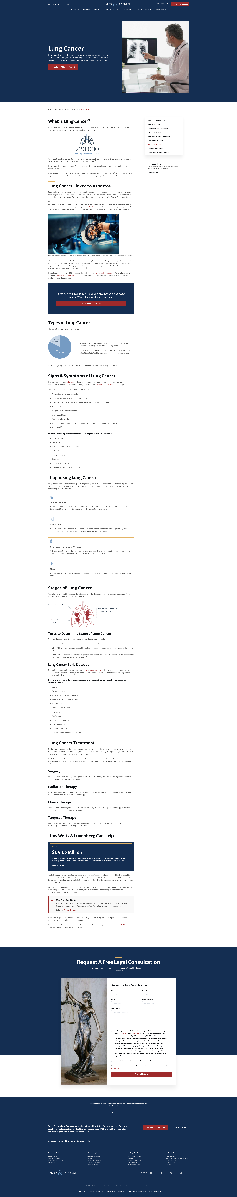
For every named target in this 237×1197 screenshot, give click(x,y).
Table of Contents (155, 121)
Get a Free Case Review (91, 304)
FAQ (58, 4)
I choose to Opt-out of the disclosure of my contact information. (136, 1061)
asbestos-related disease (105, 385)
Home (50, 109)
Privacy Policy (123, 1033)
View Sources (117, 1113)
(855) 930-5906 (116, 1068)
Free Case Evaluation (180, 4)
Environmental (126, 9)
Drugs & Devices (110, 9)
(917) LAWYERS (122, 925)
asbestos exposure (81, 261)
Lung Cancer (85, 109)
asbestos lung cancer (104, 273)
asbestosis (71, 382)
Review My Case (141, 1074)
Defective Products (143, 9)
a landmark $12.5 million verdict (68, 276)
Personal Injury (159, 9)
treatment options (93, 670)
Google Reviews (69, 910)
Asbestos (75, 109)
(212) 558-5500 (58, 1160)
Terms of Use (135, 1033)
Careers (80, 1141)
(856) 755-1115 (97, 1162)
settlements (110, 878)
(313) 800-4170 (176, 1162)
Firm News (65, 4)
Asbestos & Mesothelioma (91, 9)
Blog (61, 1141)
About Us (74, 9)
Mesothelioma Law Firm (62, 109)
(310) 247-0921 (136, 1162)
